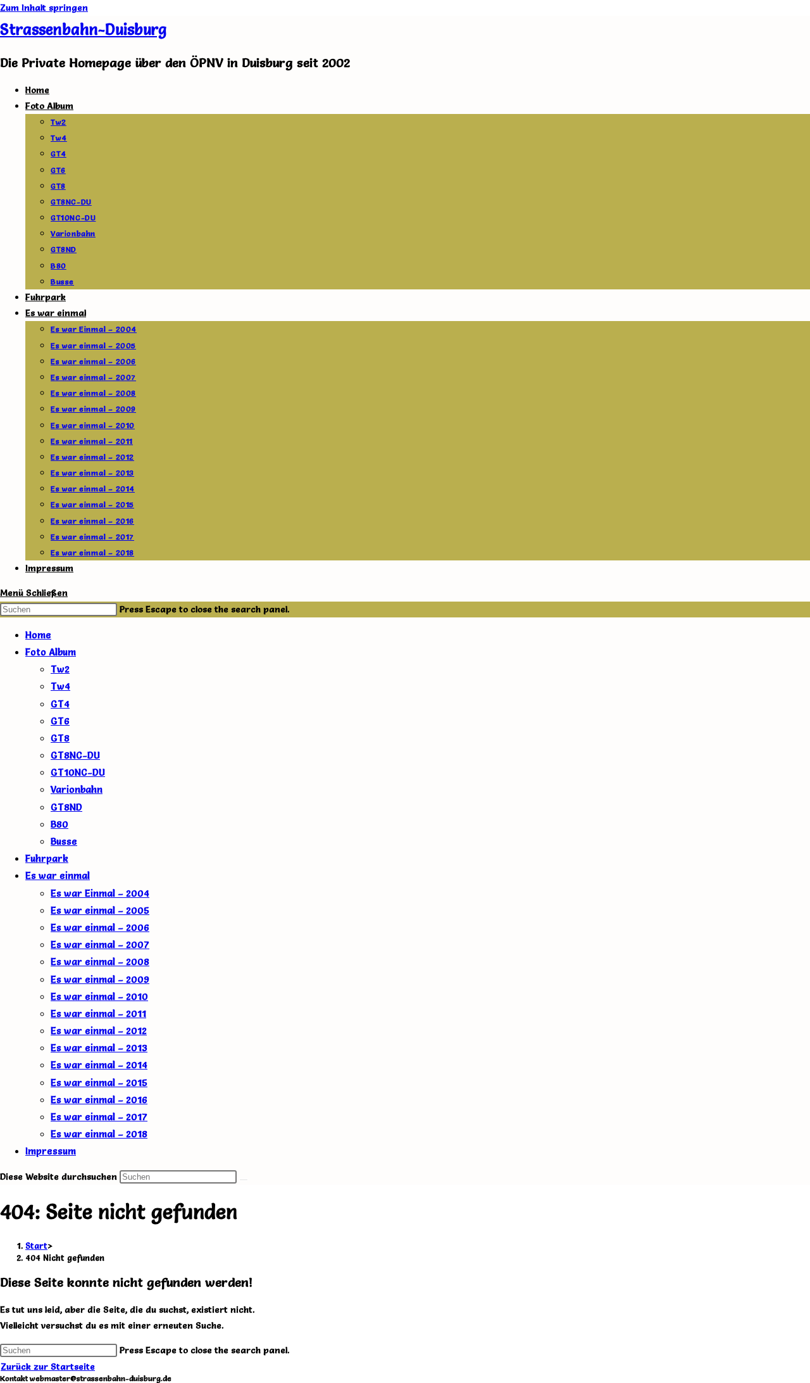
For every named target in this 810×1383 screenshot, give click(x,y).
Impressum (50, 1151)
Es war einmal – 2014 (99, 1065)
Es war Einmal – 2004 (100, 893)
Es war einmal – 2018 (99, 1134)
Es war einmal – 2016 (99, 1100)
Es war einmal (57, 875)
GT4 (60, 704)
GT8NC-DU (75, 755)
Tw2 (60, 669)
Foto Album (50, 652)
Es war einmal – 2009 (100, 979)
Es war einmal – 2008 (100, 962)
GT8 (60, 738)
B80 (59, 824)
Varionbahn (77, 789)
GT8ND (66, 807)
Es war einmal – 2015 (99, 1083)
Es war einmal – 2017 (99, 1117)
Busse (64, 841)
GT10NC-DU (78, 772)
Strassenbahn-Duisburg (83, 29)
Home (38, 635)
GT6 (60, 721)
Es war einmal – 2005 (100, 910)
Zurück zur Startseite (48, 1366)
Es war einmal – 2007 (100, 944)
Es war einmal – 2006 (100, 927)
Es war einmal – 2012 (99, 1031)
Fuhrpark (46, 858)
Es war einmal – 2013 (99, 1048)
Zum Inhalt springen (44, 7)
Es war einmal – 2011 (98, 1013)
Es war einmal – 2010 (99, 996)
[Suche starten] (243, 1179)
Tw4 (60, 686)
